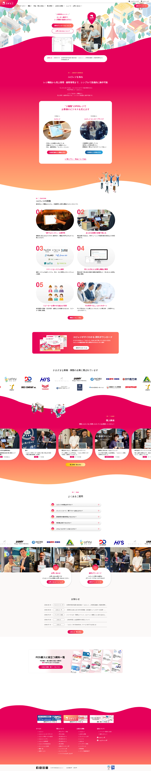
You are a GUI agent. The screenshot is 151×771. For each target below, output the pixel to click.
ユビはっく (82, 731)
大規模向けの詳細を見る (94, 152)
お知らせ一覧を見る (75, 632)
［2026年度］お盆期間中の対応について (78, 620)
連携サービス (42, 751)
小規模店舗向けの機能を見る (57, 152)
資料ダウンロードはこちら (61, 25)
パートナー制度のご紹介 (106, 731)
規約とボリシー (103, 734)
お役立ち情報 (59, 6)
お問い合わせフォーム (55, 582)
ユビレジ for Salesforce (44, 744)
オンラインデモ (63, 751)
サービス (22, 6)
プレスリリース (57, 605)
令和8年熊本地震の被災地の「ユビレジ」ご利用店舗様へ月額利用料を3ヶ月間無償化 (82, 58)
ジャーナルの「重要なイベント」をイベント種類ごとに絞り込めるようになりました (86, 615)
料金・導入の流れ (39, 6)
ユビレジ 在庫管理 (43, 741)
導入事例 (49, 6)
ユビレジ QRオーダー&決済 (46, 736)
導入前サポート (63, 736)
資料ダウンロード (141, 6)
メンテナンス (82, 746)
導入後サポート (63, 741)
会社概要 (68, 767)
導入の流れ (62, 734)
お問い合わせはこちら (62, 31)
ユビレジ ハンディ (43, 739)
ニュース (68, 6)
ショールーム (62, 748)
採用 (74, 767)
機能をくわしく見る (75, 318)
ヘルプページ (134, 1)
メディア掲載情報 (83, 751)
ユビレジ (41, 731)
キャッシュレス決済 (44, 746)
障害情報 (81, 748)
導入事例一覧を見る (75, 464)
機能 (29, 6)
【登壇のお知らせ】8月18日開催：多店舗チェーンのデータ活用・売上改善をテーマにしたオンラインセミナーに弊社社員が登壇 (85, 610)
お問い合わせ (77, 6)
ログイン (145, 1)
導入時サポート (63, 739)
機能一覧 (41, 748)
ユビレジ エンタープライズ (45, 734)
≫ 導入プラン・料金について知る (75, 159)
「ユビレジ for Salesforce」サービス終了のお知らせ (81, 624)
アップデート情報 (59, 614)
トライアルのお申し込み (65, 753)
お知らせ (58, 610)
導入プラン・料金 (63, 731)
